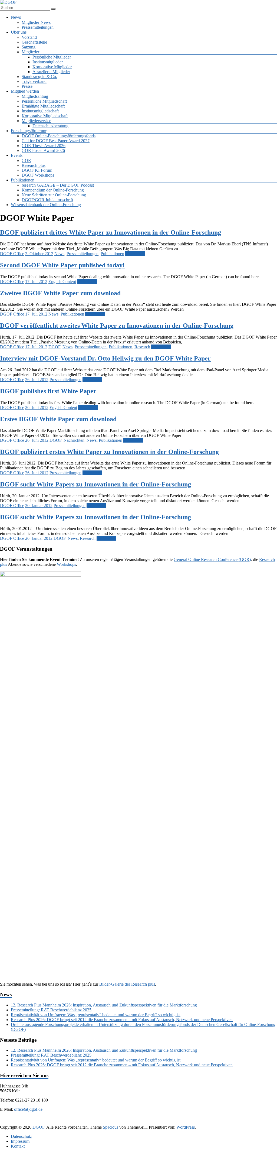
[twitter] (118, 1122)
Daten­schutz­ (21, 1136)
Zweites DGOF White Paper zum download (60, 293)
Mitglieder (30, 52)
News (16, 17)
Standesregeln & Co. (39, 76)
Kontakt (18, 1146)
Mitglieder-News (36, 22)
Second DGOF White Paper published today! (62, 265)
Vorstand (29, 37)
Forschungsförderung (29, 130)
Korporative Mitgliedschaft (45, 115)
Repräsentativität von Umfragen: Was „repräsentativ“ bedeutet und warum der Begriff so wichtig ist (95, 1014)
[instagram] (156, 1122)
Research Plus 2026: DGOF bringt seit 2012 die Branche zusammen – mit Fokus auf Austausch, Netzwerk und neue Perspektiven (122, 1019)
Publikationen (22, 180)
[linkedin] (131, 1122)
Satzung (28, 47)
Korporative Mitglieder (52, 66)
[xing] (143, 1122)
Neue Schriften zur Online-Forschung (54, 195)
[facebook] (105, 1122)
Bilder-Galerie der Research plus (127, 984)
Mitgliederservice (36, 120)
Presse (27, 86)
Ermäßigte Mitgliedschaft (43, 106)
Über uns (19, 32)
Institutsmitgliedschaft (40, 111)
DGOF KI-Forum (37, 170)
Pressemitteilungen (38, 27)
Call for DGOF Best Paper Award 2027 (56, 140)
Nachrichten (74, 440)
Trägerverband (34, 81)
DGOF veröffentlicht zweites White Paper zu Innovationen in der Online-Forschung (116, 325)
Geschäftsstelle (34, 42)
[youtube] (169, 1122)
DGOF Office (12, 253)
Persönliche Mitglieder (51, 57)
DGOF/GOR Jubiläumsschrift (47, 199)
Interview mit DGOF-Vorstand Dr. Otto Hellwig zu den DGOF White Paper (105, 358)
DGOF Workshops (38, 175)
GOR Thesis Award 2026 (43, 145)
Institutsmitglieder (47, 62)
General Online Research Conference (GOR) (212, 559)
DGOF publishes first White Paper (48, 391)
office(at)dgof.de (28, 1109)
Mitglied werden (25, 91)
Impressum (20, 1141)
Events (16, 155)
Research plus (33, 165)
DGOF (54, 347)
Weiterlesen (135, 253)
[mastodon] (182, 1122)
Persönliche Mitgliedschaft (44, 101)
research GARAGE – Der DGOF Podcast (58, 185)
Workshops (66, 564)
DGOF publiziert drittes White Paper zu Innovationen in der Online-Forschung (110, 232)
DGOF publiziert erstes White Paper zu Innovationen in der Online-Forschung (109, 451)
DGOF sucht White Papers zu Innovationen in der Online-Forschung (95, 484)
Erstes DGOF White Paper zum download (58, 419)
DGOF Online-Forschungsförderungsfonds (58, 136)
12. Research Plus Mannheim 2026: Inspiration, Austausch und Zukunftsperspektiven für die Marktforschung (104, 1005)
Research (142, 347)
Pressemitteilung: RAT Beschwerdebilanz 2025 (51, 1010)
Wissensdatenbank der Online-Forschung (46, 204)
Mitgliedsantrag (35, 96)
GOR (26, 160)
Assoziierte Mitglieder (51, 71)
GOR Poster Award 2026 (43, 150)
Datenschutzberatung (50, 126)
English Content (62, 281)
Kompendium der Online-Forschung (53, 190)
